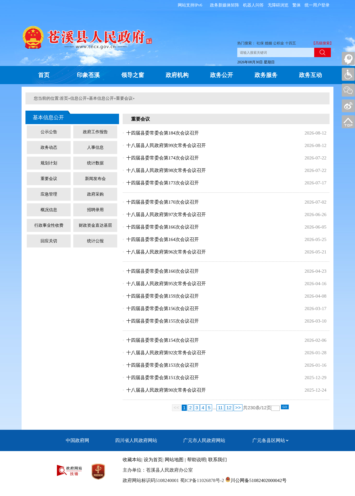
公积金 (278, 43)
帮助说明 (196, 459)
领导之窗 (132, 75)
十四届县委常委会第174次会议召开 (162, 157)
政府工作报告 (95, 132)
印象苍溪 (88, 75)
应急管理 (49, 194)
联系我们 (217, 459)
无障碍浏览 (278, 5)
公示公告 (49, 132)
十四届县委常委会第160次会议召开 (162, 271)
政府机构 (177, 75)
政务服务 (266, 75)
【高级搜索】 (322, 43)
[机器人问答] (348, 58)
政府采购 (95, 194)
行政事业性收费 (48, 225)
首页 (44, 75)
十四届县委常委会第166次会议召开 (162, 227)
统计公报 (95, 241)
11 (220, 407)
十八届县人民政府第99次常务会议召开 (166, 145)
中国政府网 (77, 440)
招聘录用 (95, 209)
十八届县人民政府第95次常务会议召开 (166, 283)
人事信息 (95, 147)
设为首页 (153, 459)
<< (176, 407)
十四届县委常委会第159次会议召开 (162, 296)
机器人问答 (253, 5)
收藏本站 (132, 459)
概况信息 (49, 209)
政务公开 (221, 75)
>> (238, 407)
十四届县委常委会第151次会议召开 (162, 377)
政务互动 (310, 75)
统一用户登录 (317, 5)
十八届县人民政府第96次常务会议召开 (166, 251)
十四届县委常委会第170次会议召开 (162, 202)
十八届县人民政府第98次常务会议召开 (166, 170)
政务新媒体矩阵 (224, 5)
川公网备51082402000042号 (259, 480)
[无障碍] (348, 74)
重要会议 (124, 98)
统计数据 (95, 163)
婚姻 (268, 43)
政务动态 (49, 147)
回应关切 (49, 241)
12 (229, 407)
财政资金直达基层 (95, 225)
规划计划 (49, 163)
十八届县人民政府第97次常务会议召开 (166, 214)
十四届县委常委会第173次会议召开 (162, 182)
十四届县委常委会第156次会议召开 (162, 308)
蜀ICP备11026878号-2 (201, 480)
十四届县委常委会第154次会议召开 (162, 340)
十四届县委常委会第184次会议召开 (162, 133)
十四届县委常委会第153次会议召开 (162, 365)
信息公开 (78, 98)
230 (251, 407)
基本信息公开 (101, 98)
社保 (260, 43)
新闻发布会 (95, 178)
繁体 (296, 5)
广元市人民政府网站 (204, 440)
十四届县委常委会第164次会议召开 (162, 239)
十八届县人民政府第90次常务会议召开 (166, 390)
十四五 (290, 43)
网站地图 (174, 459)
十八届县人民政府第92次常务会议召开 (166, 352)
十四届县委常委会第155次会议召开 (162, 321)
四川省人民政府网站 (136, 440)
